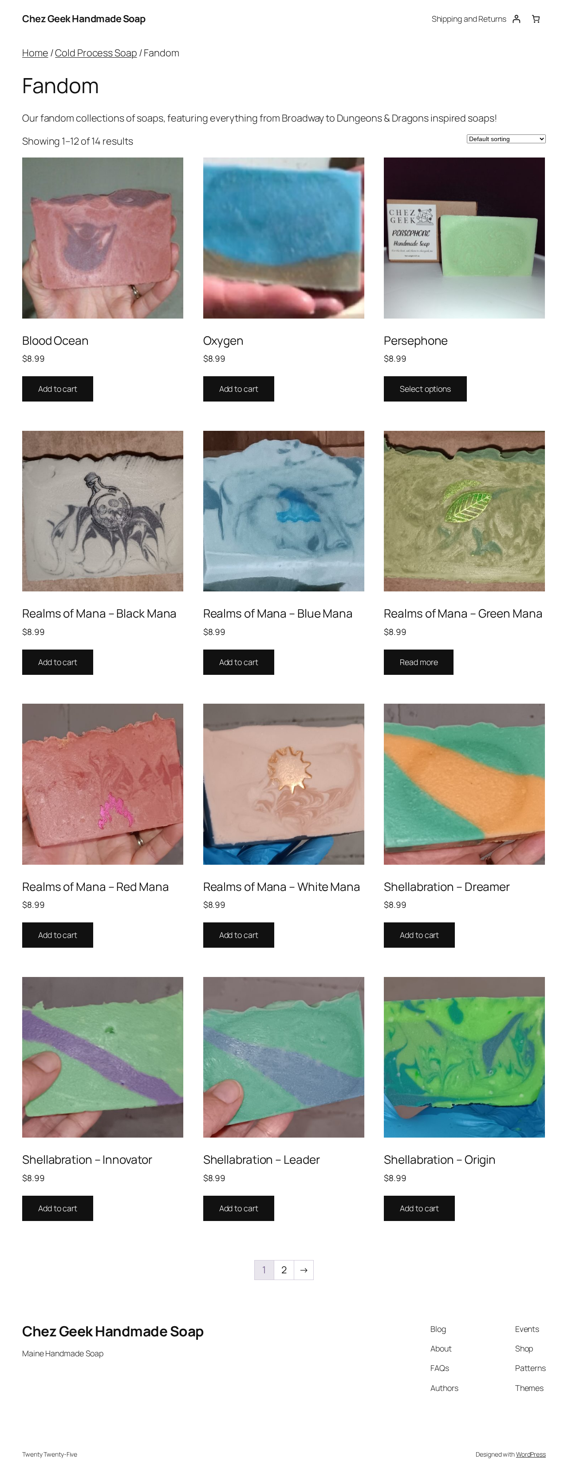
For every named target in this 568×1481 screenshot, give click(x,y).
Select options (425, 388)
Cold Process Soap (96, 52)
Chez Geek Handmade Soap (84, 18)
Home (35, 52)
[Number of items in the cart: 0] (536, 19)
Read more (419, 662)
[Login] (516, 19)
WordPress (531, 1454)
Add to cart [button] (57, 388)
